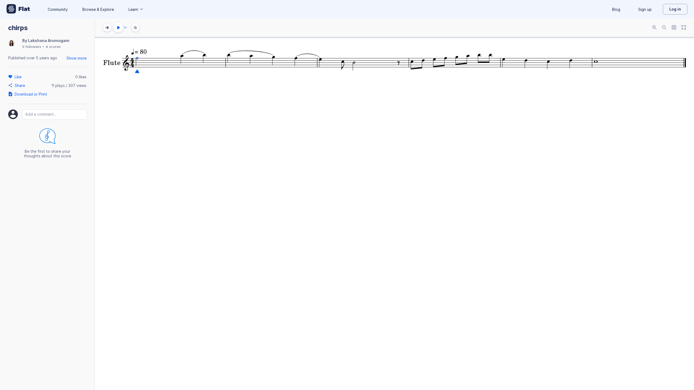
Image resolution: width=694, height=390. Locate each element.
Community (58, 9)
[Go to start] (107, 28)
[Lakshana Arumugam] (11, 43)
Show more (76, 58)
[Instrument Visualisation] (135, 28)
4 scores (53, 46)
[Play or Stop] (118, 27)
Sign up (645, 9)
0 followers (31, 46)
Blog (616, 9)
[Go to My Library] (18, 9)
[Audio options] (125, 27)
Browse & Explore (98, 9)
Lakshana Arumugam (48, 40)
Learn (133, 9)
